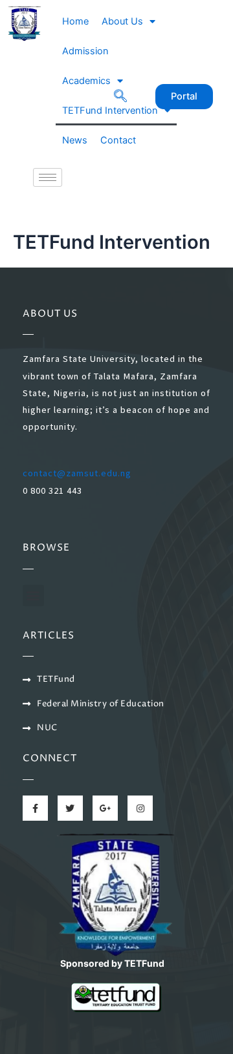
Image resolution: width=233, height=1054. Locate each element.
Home (75, 21)
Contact (118, 140)
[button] (33, 595)
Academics (86, 81)
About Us (122, 21)
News (74, 140)
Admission (85, 51)
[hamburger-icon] (47, 177)
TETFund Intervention (110, 110)
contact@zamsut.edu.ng (77, 473)
